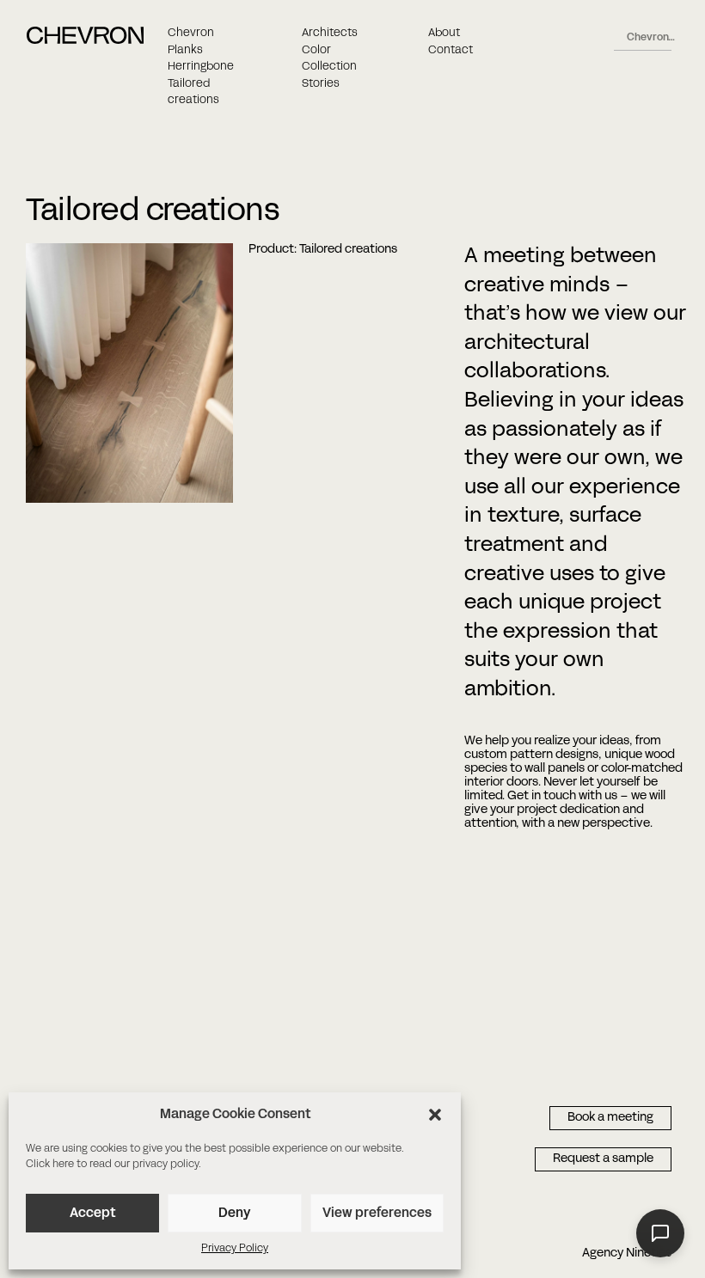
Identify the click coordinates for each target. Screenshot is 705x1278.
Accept (92, 1214)
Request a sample (603, 1159)
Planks (185, 51)
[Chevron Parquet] (85, 41)
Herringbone (201, 67)
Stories (321, 84)
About (444, 33)
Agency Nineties (626, 1253)
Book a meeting (610, 1117)
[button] (435, 1114)
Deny (234, 1214)
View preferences (377, 1214)
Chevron (191, 33)
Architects (330, 33)
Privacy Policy (234, 1248)
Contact (450, 51)
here (63, 1164)
